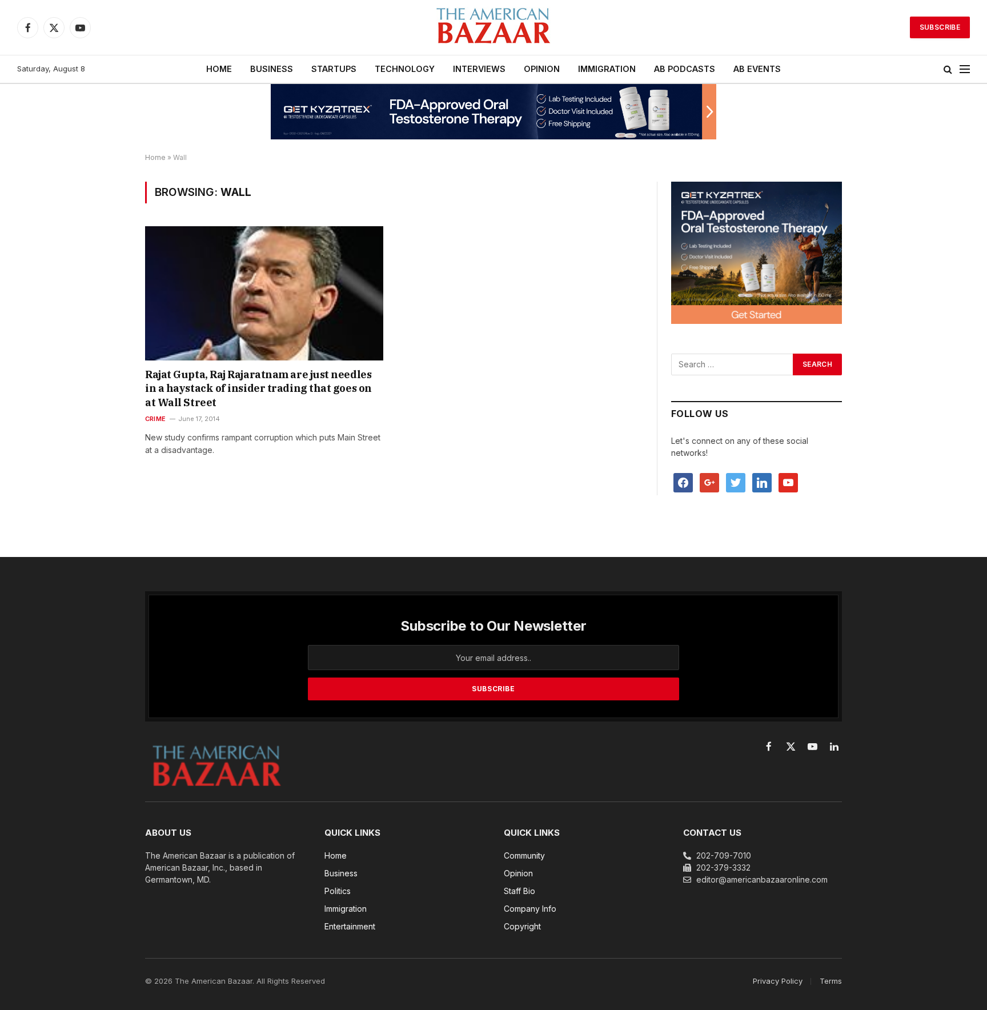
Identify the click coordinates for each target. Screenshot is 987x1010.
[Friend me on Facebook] (683, 482)
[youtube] (788, 482)
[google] (709, 482)
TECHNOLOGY (405, 69)
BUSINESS (271, 69)
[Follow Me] (735, 482)
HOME (219, 69)
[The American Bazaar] (493, 27)
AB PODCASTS (684, 69)
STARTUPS (333, 69)
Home (155, 157)
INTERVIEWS (479, 69)
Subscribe (940, 27)
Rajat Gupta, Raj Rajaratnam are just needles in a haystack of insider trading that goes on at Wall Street (258, 388)
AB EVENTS (757, 69)
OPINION (542, 69)
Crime (155, 419)
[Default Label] (762, 482)
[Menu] (965, 69)
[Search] (947, 69)
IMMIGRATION (607, 69)
